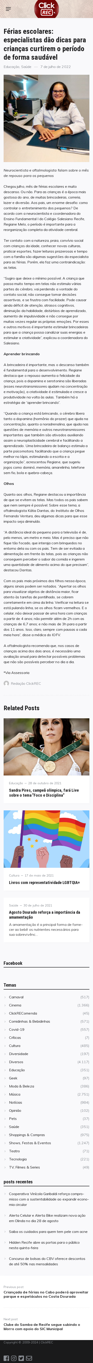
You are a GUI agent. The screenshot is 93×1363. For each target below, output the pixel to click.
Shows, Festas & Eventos (30, 1143)
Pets (13, 1118)
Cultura (14, 875)
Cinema (15, 1005)
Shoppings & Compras (27, 1134)
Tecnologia (18, 1159)
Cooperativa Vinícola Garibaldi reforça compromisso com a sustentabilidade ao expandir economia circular (49, 1199)
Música (14, 1094)
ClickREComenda (23, 1013)
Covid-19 (16, 1029)
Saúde (26, 66)
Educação (11, 66)
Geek (13, 1078)
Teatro (14, 1151)
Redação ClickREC (26, 683)
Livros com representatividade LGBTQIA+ (44, 882)
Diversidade (18, 1053)
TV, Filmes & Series (24, 1167)
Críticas (15, 1037)
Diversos (16, 1062)
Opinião (15, 1110)
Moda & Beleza (21, 1086)
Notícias (15, 1102)
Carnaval (16, 997)
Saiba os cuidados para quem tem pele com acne (48, 1231)
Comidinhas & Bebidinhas (29, 1021)
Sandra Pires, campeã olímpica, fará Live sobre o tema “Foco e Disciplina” (44, 793)
